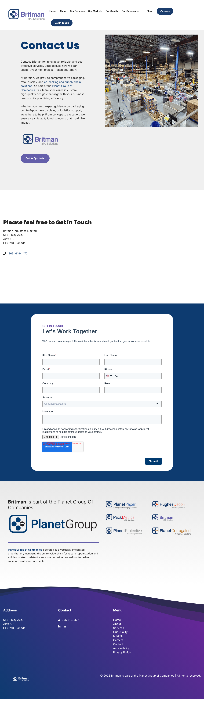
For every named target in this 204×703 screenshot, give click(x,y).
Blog (149, 11)
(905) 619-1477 (17, 253)
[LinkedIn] (59, 626)
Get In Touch (62, 22)
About (63, 11)
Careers (165, 11)
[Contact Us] (65, 626)
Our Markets (95, 11)
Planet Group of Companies (25, 549)
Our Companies (130, 11)
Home (52, 11)
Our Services (77, 11)
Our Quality (112, 11)
